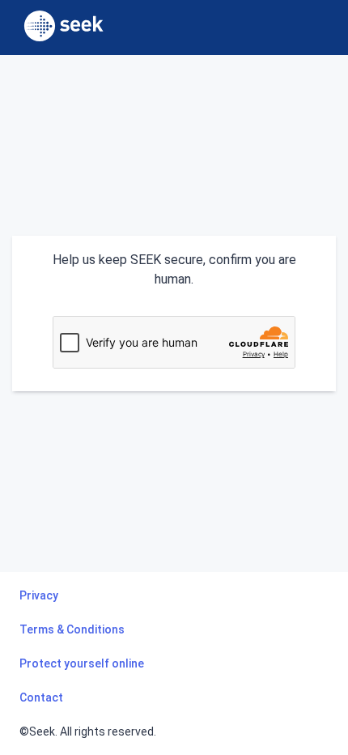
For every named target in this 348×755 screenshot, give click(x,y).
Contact (41, 697)
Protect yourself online (81, 663)
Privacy (38, 595)
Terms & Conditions (72, 629)
